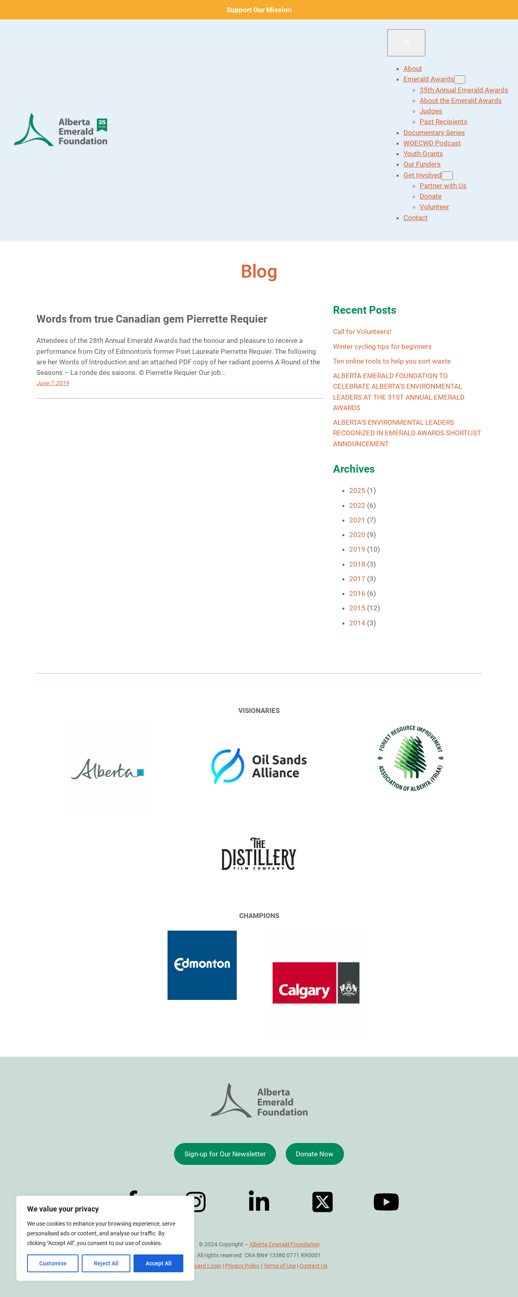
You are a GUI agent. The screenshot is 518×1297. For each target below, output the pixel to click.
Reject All (106, 1263)
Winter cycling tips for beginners (382, 346)
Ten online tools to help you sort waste (392, 361)
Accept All (159, 1263)
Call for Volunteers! (362, 331)
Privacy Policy (242, 1266)
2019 (357, 549)
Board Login (206, 1266)
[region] (105, 1238)
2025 (357, 490)
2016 (357, 593)
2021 (357, 520)
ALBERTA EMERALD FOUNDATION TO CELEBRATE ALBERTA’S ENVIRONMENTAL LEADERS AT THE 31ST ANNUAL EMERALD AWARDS (399, 392)
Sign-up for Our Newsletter (225, 1154)
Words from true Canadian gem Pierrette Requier (151, 319)
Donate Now (314, 1154)
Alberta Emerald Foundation (284, 1244)
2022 (357, 505)
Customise (53, 1263)
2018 (357, 564)
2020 (357, 535)
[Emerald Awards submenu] (459, 79)
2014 (357, 623)
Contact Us (313, 1266)
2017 (357, 579)
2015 (357, 608)
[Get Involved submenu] (447, 175)
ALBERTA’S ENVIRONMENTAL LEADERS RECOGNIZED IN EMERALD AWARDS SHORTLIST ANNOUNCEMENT (407, 433)
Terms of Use (279, 1266)
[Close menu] (406, 42)
